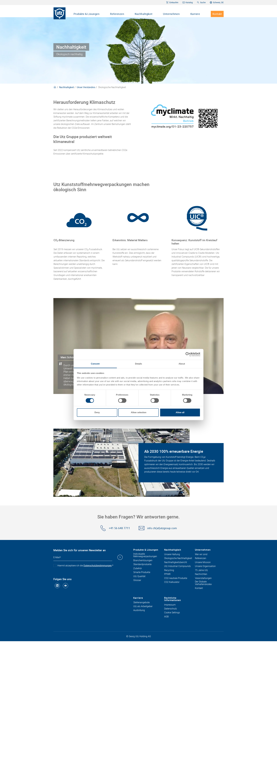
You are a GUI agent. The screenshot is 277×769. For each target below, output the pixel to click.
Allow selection (138, 412)
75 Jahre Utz (201, 570)
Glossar (137, 580)
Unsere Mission (203, 562)
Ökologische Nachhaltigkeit (178, 558)
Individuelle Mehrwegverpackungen (145, 555)
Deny (97, 412)
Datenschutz (170, 608)
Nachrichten (201, 574)
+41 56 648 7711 (119, 528)
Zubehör (137, 568)
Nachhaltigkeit (143, 14)
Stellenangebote (141, 602)
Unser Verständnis (86, 87)
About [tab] (182, 363)
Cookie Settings (172, 612)
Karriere (195, 14)
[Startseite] (59, 13)
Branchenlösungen (142, 560)
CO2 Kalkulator (171, 582)
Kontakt (217, 14)
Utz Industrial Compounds (177, 566)
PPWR (167, 574)
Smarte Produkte (141, 572)
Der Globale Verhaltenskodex (203, 582)
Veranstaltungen (203, 578)
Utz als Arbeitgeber (142, 606)
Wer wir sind (201, 554)
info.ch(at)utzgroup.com (162, 528)
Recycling (169, 570)
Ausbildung (139, 610)
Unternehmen (171, 14)
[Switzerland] (54, 87)
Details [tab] (138, 363)
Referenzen (117, 14)
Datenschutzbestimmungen (98, 565)
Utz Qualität (139, 576)
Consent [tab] (95, 363)
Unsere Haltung (172, 554)
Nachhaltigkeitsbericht (175, 562)
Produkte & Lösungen (86, 14)
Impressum (170, 605)
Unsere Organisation (205, 566)
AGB (166, 616)
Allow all (180, 412)
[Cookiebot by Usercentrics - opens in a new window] (187, 354)
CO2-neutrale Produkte (175, 578)
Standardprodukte (142, 564)
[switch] (122, 400)
